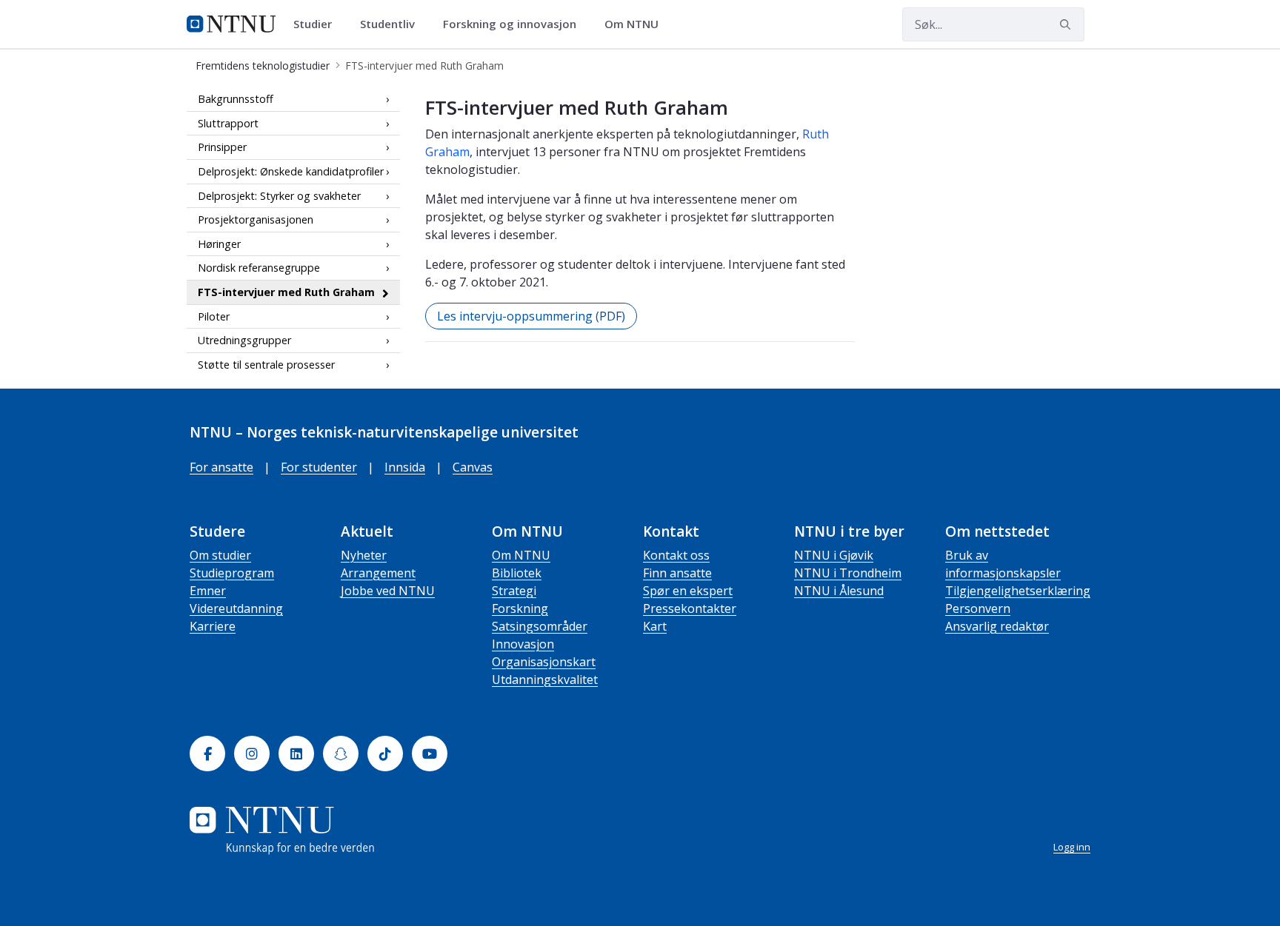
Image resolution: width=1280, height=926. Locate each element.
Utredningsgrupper (244, 340)
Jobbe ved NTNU (388, 591)
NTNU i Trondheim (847, 573)
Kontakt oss (676, 555)
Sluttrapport (228, 123)
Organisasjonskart (544, 662)
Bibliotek (516, 573)
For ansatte (221, 467)
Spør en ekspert (688, 591)
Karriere (213, 626)
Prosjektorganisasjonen (255, 219)
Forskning (520, 608)
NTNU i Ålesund (839, 591)
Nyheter (364, 555)
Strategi (514, 591)
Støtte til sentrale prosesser (266, 365)
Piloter (214, 316)
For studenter (319, 467)
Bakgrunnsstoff (235, 99)
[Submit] (1067, 24)
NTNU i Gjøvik (833, 555)
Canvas (473, 467)
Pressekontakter (689, 608)
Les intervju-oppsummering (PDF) (531, 316)
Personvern (977, 608)
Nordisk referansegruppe (259, 268)
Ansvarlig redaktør (997, 626)
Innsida (404, 467)
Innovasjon (523, 644)
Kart (655, 626)
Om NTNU (521, 555)
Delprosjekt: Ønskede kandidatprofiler (291, 171)
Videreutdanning (236, 608)
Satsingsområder (539, 626)
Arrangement (378, 573)
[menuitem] (317, 24)
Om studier (220, 555)
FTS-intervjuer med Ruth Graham (286, 292)
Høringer (219, 244)
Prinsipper (222, 147)
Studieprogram (232, 573)
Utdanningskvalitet (545, 679)
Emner (208, 591)
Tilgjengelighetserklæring (1017, 591)
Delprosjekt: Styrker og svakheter (279, 196)
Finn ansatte (677, 573)
